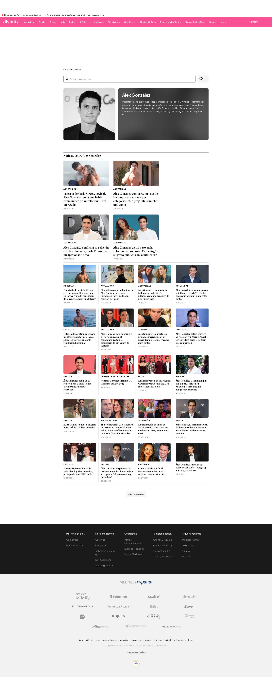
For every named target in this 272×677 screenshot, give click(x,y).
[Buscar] (201, 79)
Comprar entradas (163, 545)
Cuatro (186, 550)
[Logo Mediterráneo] (171, 626)
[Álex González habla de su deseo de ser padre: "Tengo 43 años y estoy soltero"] (192, 452)
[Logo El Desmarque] (82, 606)
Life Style (68, 330)
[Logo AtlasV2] (100, 626)
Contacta (100, 545)
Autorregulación (104, 565)
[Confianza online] (136, 666)
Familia (180, 420)
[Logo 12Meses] (189, 616)
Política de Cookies (162, 640)
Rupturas (143, 464)
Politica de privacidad (120, 640)
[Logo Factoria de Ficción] (118, 606)
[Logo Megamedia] (137, 652)
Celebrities (72, 539)
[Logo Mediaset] (136, 583)
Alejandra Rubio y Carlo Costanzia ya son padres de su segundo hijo (75, 15)
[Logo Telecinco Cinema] (153, 616)
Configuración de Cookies (141, 640)
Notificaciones (103, 559)
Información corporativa (99, 640)
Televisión (144, 420)
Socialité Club (109, 420)
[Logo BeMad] (83, 616)
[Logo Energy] (189, 606)
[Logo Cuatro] (154, 596)
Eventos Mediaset (134, 548)
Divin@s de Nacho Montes (115, 376)
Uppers (186, 556)
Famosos (181, 330)
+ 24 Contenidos (136, 494)
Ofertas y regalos (162, 539)
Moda (141, 376)
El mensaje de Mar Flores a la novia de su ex (22, 15)
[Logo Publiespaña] (136, 626)
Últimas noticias (74, 545)
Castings (100, 539)
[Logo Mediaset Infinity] (83, 596)
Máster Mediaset (133, 554)
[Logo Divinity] (189, 596)
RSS (191, 640)
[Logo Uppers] (118, 616)
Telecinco (187, 545)
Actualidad (69, 189)
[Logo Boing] (154, 606)
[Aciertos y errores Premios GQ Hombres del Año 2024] (117, 364)
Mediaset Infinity (191, 539)
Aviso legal (83, 640)
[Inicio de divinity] (11, 22)
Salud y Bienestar (162, 556)
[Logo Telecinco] (118, 596)
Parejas (67, 376)
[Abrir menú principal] (267, 22)
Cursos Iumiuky (161, 550)
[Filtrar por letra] (207, 79)
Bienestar (68, 286)
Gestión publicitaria (180, 640)
